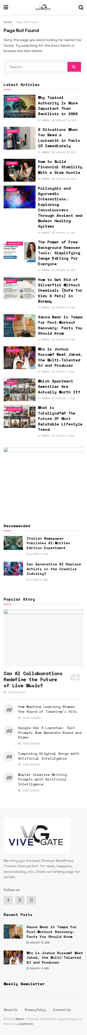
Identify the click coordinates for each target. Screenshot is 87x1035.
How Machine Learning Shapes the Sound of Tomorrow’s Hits (47, 709)
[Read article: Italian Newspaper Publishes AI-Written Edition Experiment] (13, 543)
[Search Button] (81, 7)
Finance (11, 163)
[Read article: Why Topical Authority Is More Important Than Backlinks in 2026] (20, 106)
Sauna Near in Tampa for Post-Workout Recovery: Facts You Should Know (60, 325)
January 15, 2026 (64, 232)
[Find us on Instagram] (31, 900)
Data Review (14, 409)
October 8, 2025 (38, 579)
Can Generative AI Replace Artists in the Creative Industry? (54, 568)
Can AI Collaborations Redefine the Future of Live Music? (33, 679)
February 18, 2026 (65, 120)
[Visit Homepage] (43, 7)
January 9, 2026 (64, 371)
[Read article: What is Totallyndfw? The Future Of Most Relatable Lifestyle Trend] (20, 416)
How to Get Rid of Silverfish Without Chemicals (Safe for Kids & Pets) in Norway (60, 290)
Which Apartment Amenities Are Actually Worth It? (59, 386)
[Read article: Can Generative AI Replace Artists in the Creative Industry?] (13, 569)
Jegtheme (25, 1024)
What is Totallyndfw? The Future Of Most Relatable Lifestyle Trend (60, 418)
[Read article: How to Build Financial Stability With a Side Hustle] (20, 170)
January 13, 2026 (64, 307)
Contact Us (62, 1010)
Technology (14, 243)
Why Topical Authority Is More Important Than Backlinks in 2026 (58, 105)
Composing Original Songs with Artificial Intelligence (48, 756)
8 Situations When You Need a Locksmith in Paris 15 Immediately (59, 138)
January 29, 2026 (64, 178)
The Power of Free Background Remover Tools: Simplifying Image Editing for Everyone (59, 253)
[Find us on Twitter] (19, 900)
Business (12, 99)
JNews (19, 1019)
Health (11, 190)
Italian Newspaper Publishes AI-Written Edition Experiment (48, 543)
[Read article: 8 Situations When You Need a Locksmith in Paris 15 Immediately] (20, 138)
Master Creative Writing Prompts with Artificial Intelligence (42, 779)
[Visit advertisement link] (43, 480)
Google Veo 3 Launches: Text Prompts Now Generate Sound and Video (49, 732)
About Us (10, 1010)
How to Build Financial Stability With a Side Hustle (60, 167)
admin (46, 120)
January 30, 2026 (64, 152)
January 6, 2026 (64, 435)
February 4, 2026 (64, 398)
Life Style (13, 350)
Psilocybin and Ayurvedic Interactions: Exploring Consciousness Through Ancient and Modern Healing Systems (60, 207)
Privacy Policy (35, 1010)
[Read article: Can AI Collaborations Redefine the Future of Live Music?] (43, 638)
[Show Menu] (6, 7)
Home (8, 22)
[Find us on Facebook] (8, 900)
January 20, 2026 (64, 270)
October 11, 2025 (38, 554)
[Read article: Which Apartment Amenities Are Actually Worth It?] (20, 389)
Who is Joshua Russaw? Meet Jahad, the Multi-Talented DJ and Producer (60, 357)
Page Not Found (27, 22)
